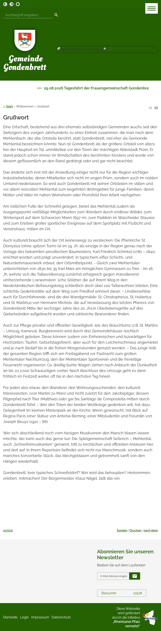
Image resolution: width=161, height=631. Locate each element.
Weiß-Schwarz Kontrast (11, 4)
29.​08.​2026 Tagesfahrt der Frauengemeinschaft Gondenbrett (93, 88)
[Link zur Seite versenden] (150, 108)
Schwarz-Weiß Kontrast (5, 4)
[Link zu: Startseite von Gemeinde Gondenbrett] (25, 49)
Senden (122, 530)
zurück (8, 530)
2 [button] (110, 49)
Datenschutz (61, 617)
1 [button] (104, 49)
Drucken (135, 530)
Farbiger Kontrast (18, 4)
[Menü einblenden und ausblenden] (152, 8)
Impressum (40, 617)
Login (24, 617)
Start (9, 106)
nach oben (151, 530)
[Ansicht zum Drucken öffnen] (156, 108)
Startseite (10, 617)
